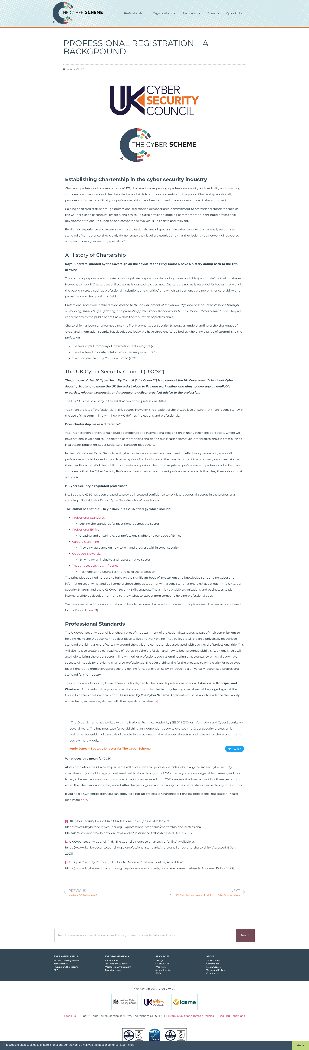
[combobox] (144, 935)
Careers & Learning (86, 541)
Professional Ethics (86, 529)
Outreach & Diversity (87, 553)
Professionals (133, 13)
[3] (66, 862)
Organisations (162, 13)
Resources (190, 13)
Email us (70, 1015)
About (211, 13)
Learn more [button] (127, 1044)
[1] (125, 241)
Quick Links (234, 13)
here (90, 610)
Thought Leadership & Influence (95, 565)
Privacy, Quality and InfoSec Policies (190, 1015)
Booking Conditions (232, 1015)
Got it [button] (300, 1045)
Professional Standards (89, 517)
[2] (156, 701)
